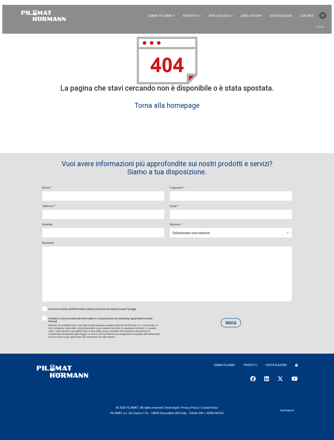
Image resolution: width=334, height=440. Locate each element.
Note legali (172, 407)
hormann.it (287, 410)
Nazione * (176, 224)
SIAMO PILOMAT (224, 365)
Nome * (47, 187)
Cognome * (177, 187)
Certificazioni (280, 16)
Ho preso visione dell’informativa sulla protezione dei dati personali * (92, 309)
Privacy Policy (190, 407)
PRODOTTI (250, 365)
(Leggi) (132, 309)
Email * (174, 206)
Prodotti (190, 16)
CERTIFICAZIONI (276, 365)
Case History (251, 16)
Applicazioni (219, 16)
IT (322, 15)
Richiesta (48, 243)
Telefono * (49, 206)
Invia (230, 323)
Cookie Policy (209, 407)
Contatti (307, 16)
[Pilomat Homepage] (43, 16)
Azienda (47, 224)
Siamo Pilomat (160, 16)
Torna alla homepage (167, 105)
